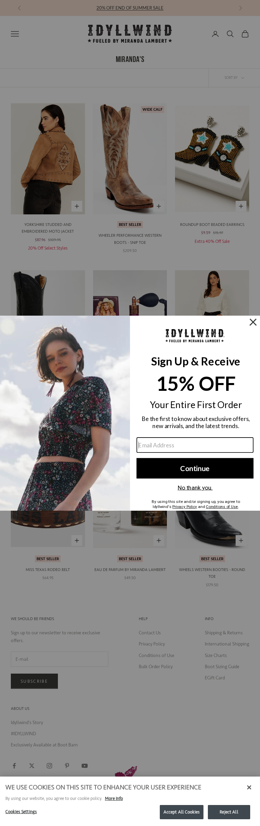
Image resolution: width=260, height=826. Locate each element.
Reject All (229, 811)
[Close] (249, 787)
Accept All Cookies (182, 811)
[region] (130, 801)
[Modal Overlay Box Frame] (130, 413)
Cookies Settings (21, 811)
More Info (114, 798)
